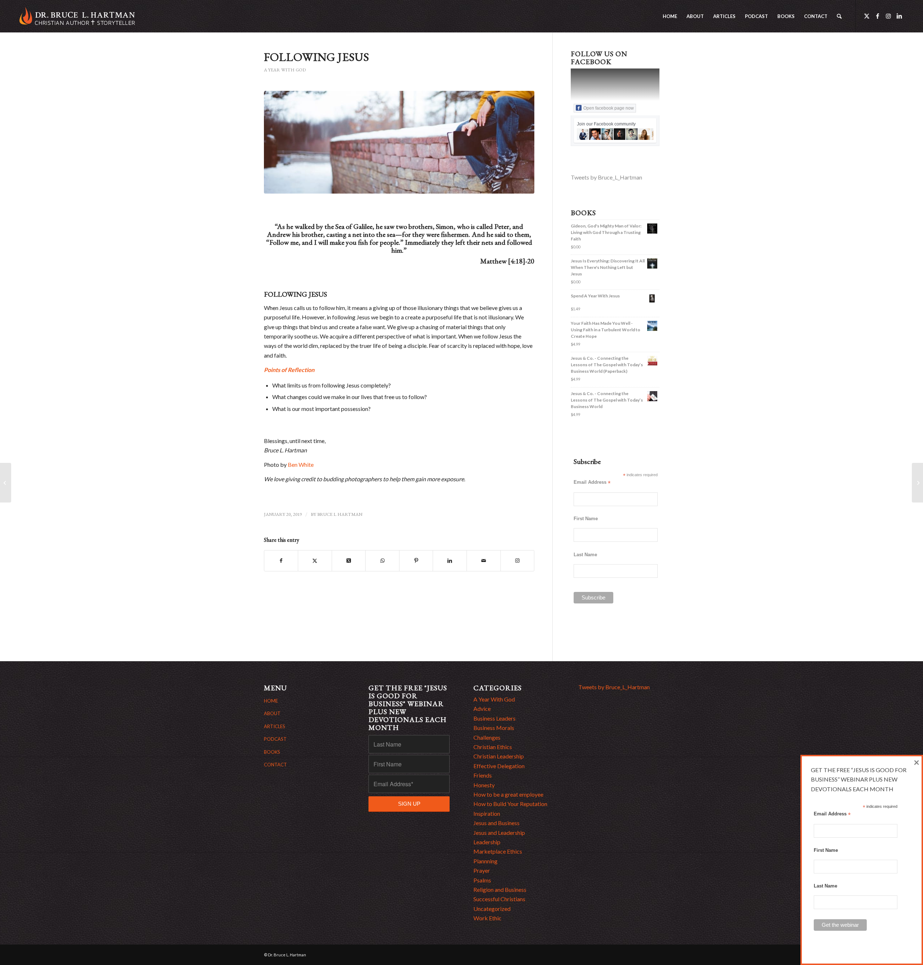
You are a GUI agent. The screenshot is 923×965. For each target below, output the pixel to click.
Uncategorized (492, 908)
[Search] (839, 16)
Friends (482, 775)
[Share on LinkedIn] (450, 560)
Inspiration (486, 813)
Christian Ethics (492, 746)
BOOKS (272, 752)
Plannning (485, 861)
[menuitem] (670, 16)
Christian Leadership (498, 756)
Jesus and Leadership (499, 832)
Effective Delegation (499, 765)
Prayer (481, 870)
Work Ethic (487, 918)
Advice (482, 708)
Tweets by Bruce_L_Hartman (606, 177)
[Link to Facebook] (877, 15)
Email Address (592, 482)
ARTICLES (274, 726)
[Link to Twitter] (866, 15)
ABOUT (272, 713)
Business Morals (493, 727)
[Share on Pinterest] (416, 560)
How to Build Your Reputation (510, 803)
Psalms (482, 880)
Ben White (301, 464)
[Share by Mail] (483, 560)
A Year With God (285, 70)
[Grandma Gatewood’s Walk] (917, 483)
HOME (271, 701)
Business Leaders (494, 718)
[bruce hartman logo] (77, 16)
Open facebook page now (608, 108)
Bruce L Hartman (339, 514)
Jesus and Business (496, 822)
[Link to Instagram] (888, 15)
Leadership (486, 841)
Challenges (486, 737)
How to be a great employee (508, 794)
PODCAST (275, 739)
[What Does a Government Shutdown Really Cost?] (5, 483)
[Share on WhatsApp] (382, 560)
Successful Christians (499, 898)
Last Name (585, 554)
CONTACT (275, 764)
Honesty (484, 785)
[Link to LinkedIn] (899, 15)
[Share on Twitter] (315, 560)
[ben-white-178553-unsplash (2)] (399, 142)
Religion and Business (499, 889)
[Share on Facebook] (281, 560)
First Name (586, 518)
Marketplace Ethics (497, 851)
